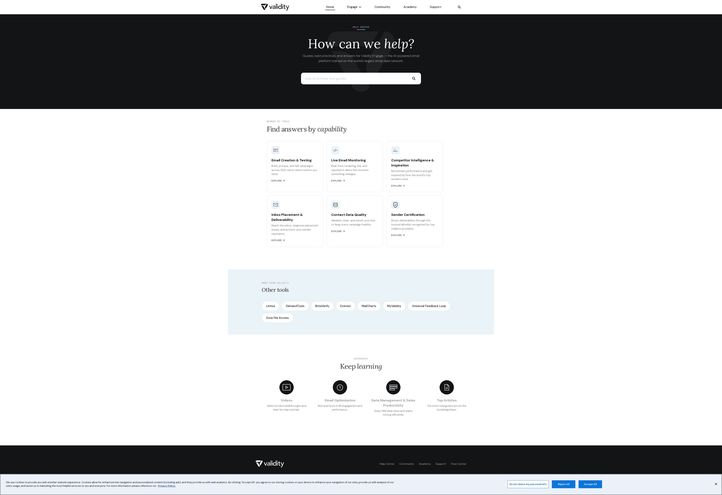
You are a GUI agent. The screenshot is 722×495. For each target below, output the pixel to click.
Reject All (563, 484)
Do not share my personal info (528, 484)
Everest (345, 306)
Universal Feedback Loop (429, 306)
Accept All (590, 484)
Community (382, 7)
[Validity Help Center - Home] (275, 7)
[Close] (716, 484)
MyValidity (394, 306)
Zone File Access (277, 318)
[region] (361, 484)
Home (330, 7)
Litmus (270, 306)
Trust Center (458, 464)
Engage (352, 7)
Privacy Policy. (167, 485)
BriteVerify (322, 306)
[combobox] (354, 78)
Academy (410, 7)
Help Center (387, 464)
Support (435, 7)
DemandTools (295, 306)
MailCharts (369, 306)
